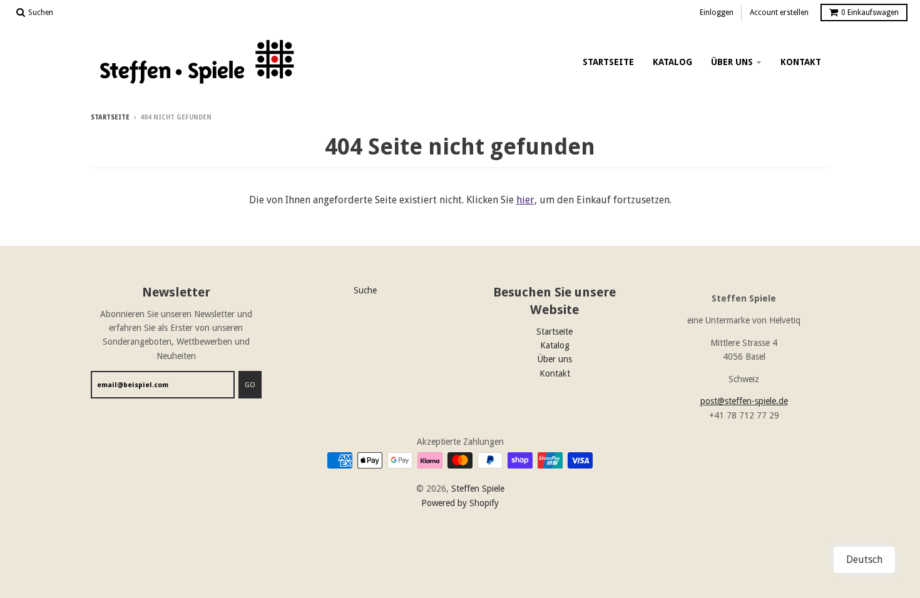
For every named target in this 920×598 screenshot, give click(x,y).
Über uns (732, 62)
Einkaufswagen (870, 12)
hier (525, 200)
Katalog (672, 62)
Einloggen (716, 12)
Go (250, 385)
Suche (365, 290)
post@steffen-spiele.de (744, 401)
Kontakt (800, 62)
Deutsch (864, 559)
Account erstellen (779, 12)
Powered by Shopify (460, 503)
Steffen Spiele (477, 489)
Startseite (608, 62)
